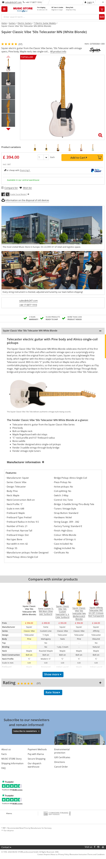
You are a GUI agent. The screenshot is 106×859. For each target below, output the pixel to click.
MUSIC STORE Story (11, 758)
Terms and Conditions (96, 854)
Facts (4, 754)
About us (6, 749)
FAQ (3, 768)
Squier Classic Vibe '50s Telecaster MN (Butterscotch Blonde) (79, 613)
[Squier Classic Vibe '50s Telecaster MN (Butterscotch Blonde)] (35, 147)
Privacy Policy (64, 854)
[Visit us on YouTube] (103, 847)
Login (89, 2)
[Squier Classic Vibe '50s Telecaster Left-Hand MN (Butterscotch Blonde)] (47, 147)
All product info (58, 51)
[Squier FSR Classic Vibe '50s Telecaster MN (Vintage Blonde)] (70, 147)
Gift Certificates (62, 757)
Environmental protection (62, 751)
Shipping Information (12, 763)
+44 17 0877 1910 (28, 304)
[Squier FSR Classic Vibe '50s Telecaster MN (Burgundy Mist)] (82, 147)
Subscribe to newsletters (25, 731)
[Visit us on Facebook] (95, 847)
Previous (8, 56)
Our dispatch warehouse (34, 765)
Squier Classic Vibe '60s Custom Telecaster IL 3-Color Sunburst (62, 611)
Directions (59, 762)
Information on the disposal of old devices (27, 200)
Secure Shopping (36, 758)
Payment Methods (37, 749)
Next (8, 129)
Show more (51, 674)
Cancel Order (61, 766)
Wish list (27, 187)
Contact (5, 847)
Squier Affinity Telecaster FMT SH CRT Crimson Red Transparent (96, 611)
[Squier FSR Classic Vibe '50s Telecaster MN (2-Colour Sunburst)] (59, 147)
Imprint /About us (51, 854)
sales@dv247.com (13, 2)
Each (52, 157)
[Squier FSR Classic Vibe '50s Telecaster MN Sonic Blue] (93, 147)
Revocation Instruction (78, 854)
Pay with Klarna (36, 754)
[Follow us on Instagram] (98, 847)
